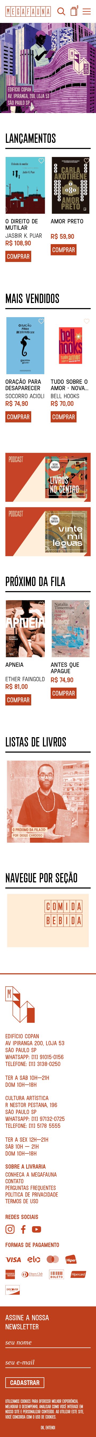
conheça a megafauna (31, 1174)
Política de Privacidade (31, 1194)
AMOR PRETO (67, 221)
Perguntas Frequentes (30, 1187)
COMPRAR (18, 256)
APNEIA (14, 664)
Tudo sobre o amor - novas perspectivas (69, 385)
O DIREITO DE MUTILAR (21, 224)
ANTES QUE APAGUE (65, 668)
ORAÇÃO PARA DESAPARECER (23, 384)
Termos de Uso (21, 1201)
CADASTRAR (24, 1382)
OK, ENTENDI (48, 1427)
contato (14, 1181)
